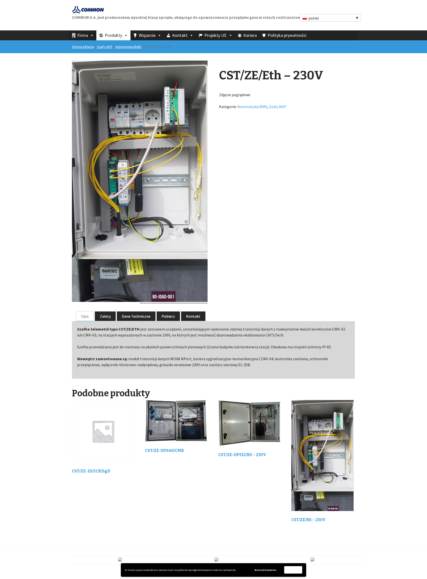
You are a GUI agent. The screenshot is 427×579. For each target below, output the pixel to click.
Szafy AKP (104, 47)
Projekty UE (215, 35)
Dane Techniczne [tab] (136, 316)
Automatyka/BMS (128, 47)
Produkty (113, 35)
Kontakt (180, 35)
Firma (82, 35)
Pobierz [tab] (168, 316)
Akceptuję (293, 569)
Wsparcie (147, 35)
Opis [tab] (85, 316)
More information (265, 570)
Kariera (250, 35)
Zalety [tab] (105, 316)
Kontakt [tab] (193, 316)
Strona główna (83, 47)
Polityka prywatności (287, 35)
